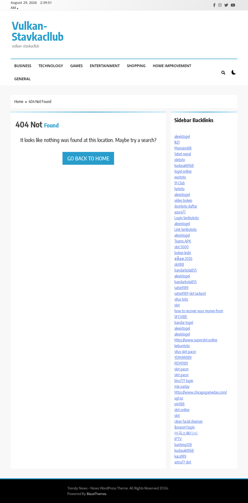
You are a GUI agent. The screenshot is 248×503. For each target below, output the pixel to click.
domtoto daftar (185, 206)
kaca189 (180, 456)
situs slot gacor (185, 351)
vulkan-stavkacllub (38, 31)
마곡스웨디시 (186, 433)
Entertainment (105, 65)
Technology (51, 65)
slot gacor (181, 369)
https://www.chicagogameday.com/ (200, 392)
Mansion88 (183, 148)
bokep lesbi (182, 252)
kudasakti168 (184, 165)
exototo (180, 177)
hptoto (179, 188)
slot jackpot (197, 293)
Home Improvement (172, 65)
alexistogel (182, 136)
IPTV (178, 438)
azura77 (180, 212)
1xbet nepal (182, 153)
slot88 (179, 264)
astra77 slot (182, 462)
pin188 (179, 403)
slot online (181, 409)
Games (76, 65)
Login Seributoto (186, 217)
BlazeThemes (96, 494)
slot (177, 305)
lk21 (177, 142)
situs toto (181, 299)
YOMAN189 (183, 357)
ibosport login (184, 427)
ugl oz (178, 398)
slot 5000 (181, 246)
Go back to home (88, 158)
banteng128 (183, 444)
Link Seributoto (185, 229)
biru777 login (183, 380)
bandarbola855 (185, 270)
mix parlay (181, 386)
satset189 (181, 287)
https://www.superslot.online (195, 340)
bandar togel (183, 322)
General (22, 78)
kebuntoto (182, 345)
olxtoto (179, 159)
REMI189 (181, 363)
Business (22, 65)
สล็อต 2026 (183, 258)
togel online (183, 171)
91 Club (179, 183)
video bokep (183, 200)
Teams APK (182, 241)
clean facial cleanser (188, 421)
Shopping (136, 65)
